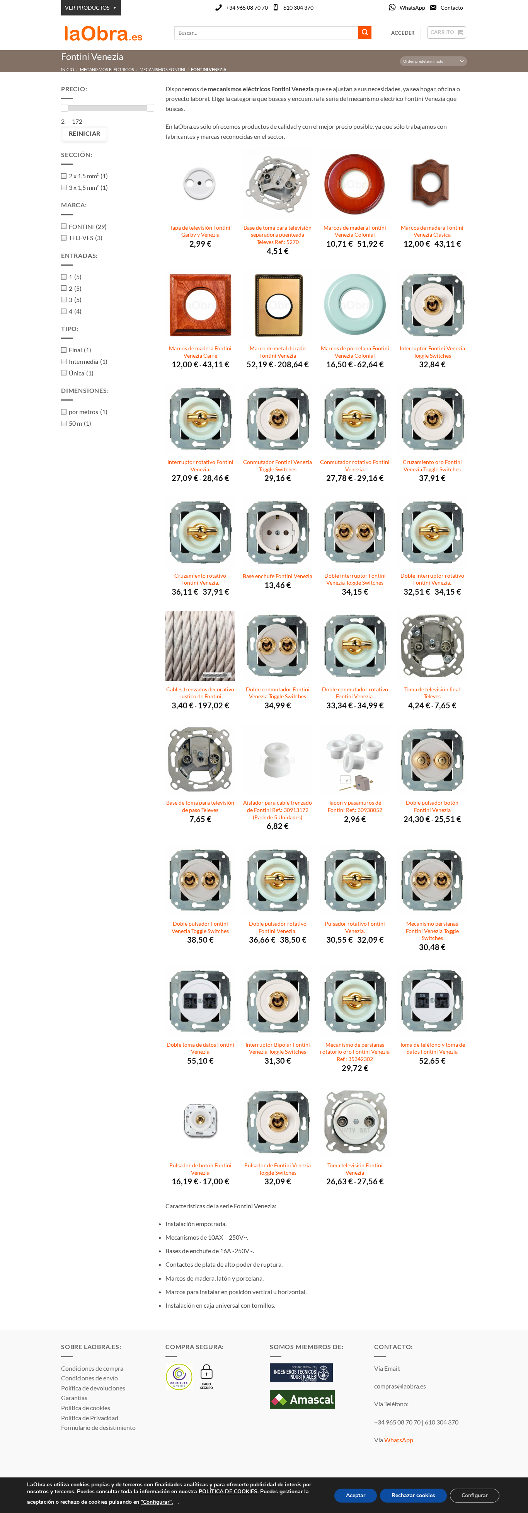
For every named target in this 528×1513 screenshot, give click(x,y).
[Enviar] (364, 32)
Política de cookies (85, 1407)
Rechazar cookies (413, 1495)
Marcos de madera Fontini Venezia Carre (200, 352)
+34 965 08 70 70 (247, 7)
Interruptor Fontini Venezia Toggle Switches (432, 352)
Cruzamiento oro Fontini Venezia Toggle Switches (432, 465)
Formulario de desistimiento (98, 1427)
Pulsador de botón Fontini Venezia (200, 1169)
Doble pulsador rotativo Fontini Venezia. (278, 927)
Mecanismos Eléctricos (107, 69)
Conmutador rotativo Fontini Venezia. (355, 465)
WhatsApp (412, 7)
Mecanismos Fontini (162, 69)
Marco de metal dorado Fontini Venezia (278, 352)
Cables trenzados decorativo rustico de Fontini (200, 693)
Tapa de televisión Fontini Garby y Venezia (200, 231)
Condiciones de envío (89, 1378)
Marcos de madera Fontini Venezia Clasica (432, 231)
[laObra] (112, 32)
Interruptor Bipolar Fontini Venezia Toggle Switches (277, 1048)
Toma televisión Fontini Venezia (355, 1169)
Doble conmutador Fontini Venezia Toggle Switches (278, 693)
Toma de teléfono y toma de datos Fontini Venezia (432, 1048)
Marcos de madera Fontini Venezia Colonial (355, 231)
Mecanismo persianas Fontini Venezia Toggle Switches (432, 930)
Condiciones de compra (92, 1368)
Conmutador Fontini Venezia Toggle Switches (277, 465)
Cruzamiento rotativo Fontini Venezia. (200, 579)
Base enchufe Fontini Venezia (277, 576)
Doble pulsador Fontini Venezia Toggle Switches (200, 927)
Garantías (74, 1397)
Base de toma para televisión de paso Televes (200, 806)
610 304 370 (298, 7)
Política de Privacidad (89, 1417)
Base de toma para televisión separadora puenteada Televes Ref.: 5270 (278, 234)
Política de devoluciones (93, 1388)
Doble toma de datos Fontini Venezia (200, 1048)
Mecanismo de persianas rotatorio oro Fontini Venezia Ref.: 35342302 (355, 1051)
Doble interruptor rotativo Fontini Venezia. (432, 579)
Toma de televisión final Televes (432, 693)
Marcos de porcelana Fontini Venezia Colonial (355, 352)
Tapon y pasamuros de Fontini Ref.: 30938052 (355, 806)
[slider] (64, 108)
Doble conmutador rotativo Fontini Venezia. (355, 693)
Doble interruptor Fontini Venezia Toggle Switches (355, 579)
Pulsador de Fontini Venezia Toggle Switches (277, 1169)
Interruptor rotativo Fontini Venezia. (200, 465)
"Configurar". (157, 1501)
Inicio (67, 69)
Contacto (452, 7)
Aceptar (355, 1495)
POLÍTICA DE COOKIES (228, 1491)
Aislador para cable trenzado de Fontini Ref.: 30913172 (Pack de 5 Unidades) (277, 809)
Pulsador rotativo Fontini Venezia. (355, 927)
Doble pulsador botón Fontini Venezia (432, 806)
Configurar (475, 1495)
